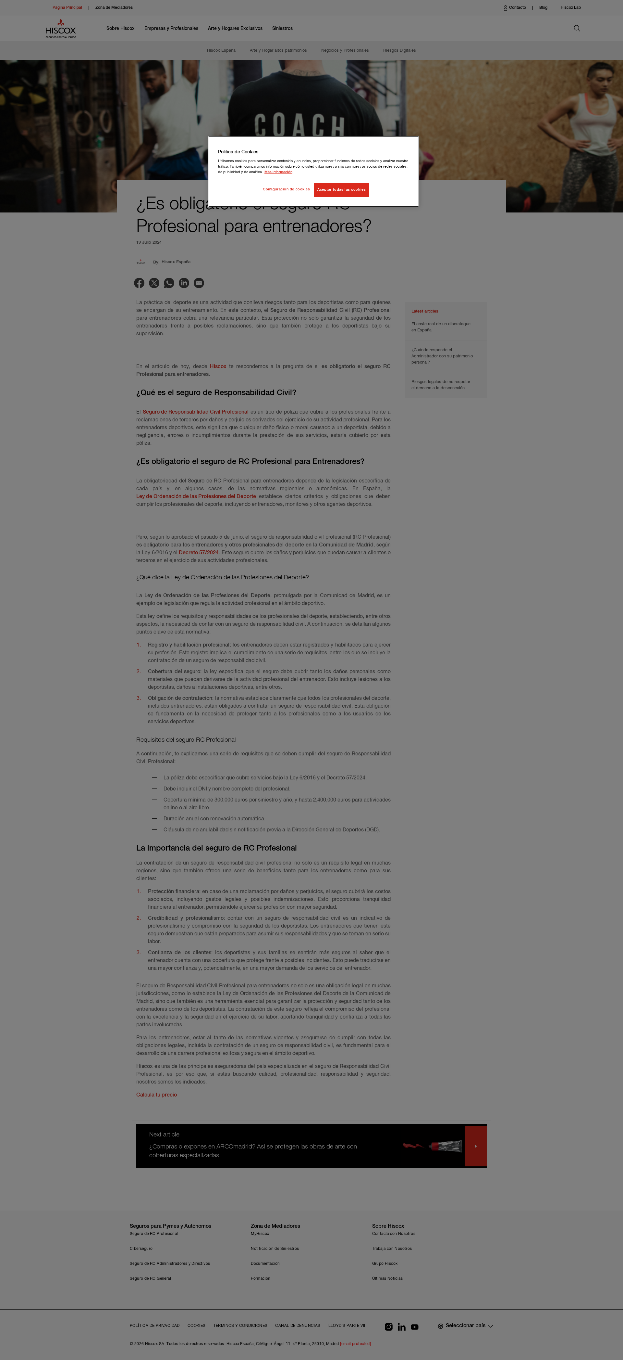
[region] (313, 171)
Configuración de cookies (286, 189)
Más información (278, 172)
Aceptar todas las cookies (341, 190)
